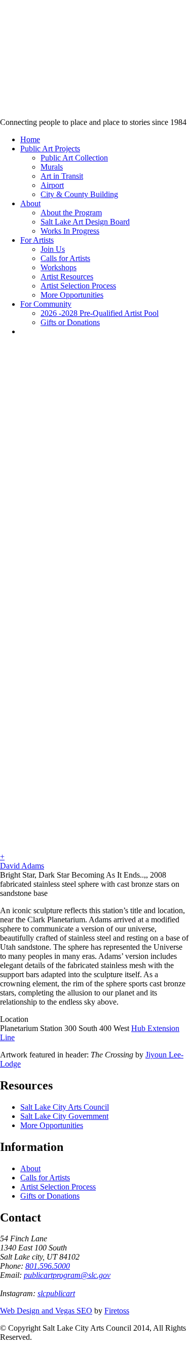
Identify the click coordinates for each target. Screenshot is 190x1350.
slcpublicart (56, 1293)
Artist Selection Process (58, 1186)
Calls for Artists (45, 1177)
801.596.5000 (47, 1266)
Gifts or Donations (50, 1196)
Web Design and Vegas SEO (46, 1310)
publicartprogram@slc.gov (67, 1275)
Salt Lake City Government (64, 1116)
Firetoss (116, 1310)
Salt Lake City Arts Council (64, 1107)
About (30, 1168)
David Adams (22, 865)
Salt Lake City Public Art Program (23, 72)
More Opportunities (51, 1125)
